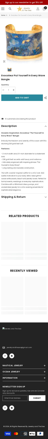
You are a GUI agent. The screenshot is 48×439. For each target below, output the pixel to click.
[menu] (2, 8)
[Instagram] (11, 355)
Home (3, 15)
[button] (24, 112)
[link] (12, 254)
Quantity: (5, 85)
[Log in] (37, 8)
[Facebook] (5, 355)
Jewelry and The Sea (36, 426)
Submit (37, 398)
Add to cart (22, 97)
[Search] (10, 8)
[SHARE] (45, 98)
